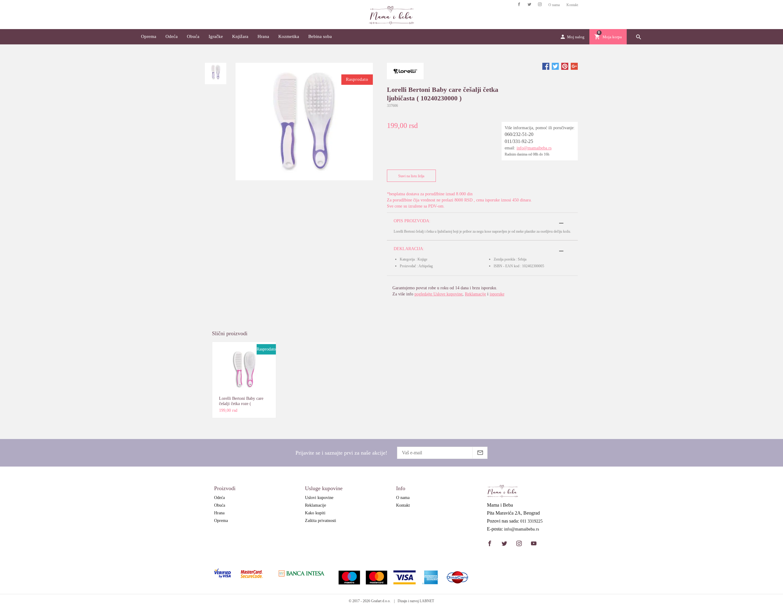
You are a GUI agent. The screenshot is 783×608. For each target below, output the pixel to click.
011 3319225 (531, 521)
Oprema (148, 36)
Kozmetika (288, 36)
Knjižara (240, 36)
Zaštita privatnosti (320, 520)
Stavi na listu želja (411, 176)
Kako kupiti (315, 513)
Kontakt (572, 5)
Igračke (216, 36)
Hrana (263, 36)
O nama (554, 5)
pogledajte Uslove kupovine (438, 294)
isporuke (497, 294)
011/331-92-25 (519, 141)
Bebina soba (320, 36)
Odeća (171, 36)
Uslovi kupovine (319, 497)
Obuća (193, 36)
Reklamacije (475, 294)
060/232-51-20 (519, 134)
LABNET (427, 601)
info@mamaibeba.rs (534, 148)
